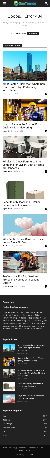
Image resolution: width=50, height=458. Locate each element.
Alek (4, 94)
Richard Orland (8, 286)
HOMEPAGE (33, 33)
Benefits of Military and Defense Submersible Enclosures (22, 203)
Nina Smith (6, 246)
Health (28, 450)
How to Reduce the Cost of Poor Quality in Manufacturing (22, 126)
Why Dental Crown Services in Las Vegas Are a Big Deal (23, 241)
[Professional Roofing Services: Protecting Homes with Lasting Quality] (25, 262)
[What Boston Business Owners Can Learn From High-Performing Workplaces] (25, 66)
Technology (13, 448)
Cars (41, 448)
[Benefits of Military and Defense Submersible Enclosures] (25, 188)
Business (22, 448)
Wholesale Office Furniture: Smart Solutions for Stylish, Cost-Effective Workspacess (23, 165)
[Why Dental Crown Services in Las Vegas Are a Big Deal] (25, 225)
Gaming (20, 450)
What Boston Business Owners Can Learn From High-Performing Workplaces (24, 87)
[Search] (46, 3)
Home (5, 448)
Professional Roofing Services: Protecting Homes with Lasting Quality (21, 279)
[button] (4, 3)
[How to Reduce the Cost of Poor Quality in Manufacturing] (25, 110)
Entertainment (33, 448)
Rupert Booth (7, 131)
